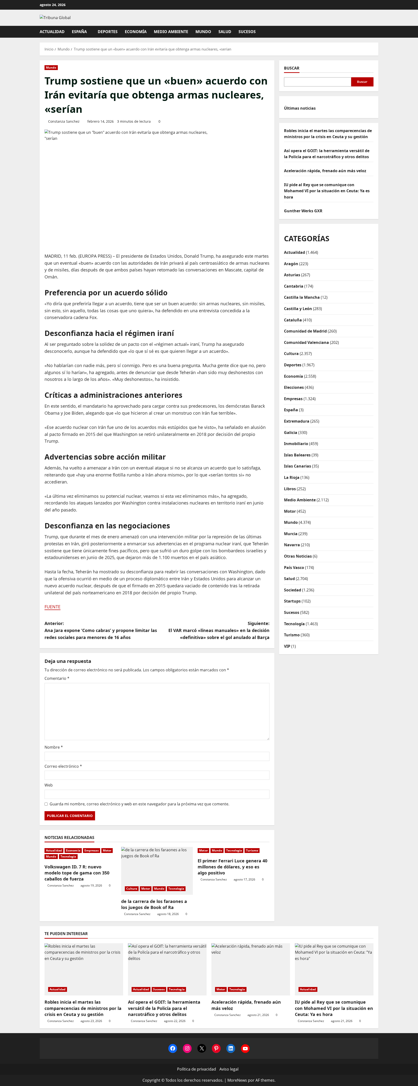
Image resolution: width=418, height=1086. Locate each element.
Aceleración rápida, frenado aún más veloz (325, 170)
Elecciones (294, 387)
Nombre (54, 747)
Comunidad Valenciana (306, 342)
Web (49, 785)
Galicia (290, 432)
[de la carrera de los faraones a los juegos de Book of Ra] (157, 871)
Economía (136, 31)
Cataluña (293, 320)
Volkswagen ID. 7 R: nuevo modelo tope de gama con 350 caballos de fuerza (77, 873)
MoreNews (237, 1080)
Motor (107, 850)
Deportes (108, 31)
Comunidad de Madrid (305, 331)
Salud (224, 31)
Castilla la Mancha (302, 297)
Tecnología (68, 856)
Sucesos (247, 31)
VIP (287, 646)
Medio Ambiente (171, 31)
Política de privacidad (196, 1069)
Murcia (291, 533)
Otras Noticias (298, 556)
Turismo (252, 850)
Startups (292, 601)
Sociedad (292, 590)
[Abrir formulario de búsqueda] (376, 31)
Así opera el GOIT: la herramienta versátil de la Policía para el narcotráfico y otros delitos (164, 1008)
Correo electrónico (63, 766)
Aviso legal (229, 1069)
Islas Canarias (297, 466)
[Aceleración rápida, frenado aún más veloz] (250, 969)
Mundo (203, 31)
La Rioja (291, 477)
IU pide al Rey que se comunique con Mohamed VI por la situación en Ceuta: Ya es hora (327, 191)
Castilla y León (298, 308)
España (79, 31)
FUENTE (52, 607)
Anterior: (101, 630)
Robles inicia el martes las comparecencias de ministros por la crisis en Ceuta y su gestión (83, 1008)
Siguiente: (218, 630)
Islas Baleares (297, 455)
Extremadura (296, 421)
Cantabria (293, 286)
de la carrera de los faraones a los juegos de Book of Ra (154, 904)
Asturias (292, 274)
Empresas (91, 850)
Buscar (291, 68)
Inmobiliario (296, 443)
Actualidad (52, 31)
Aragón (291, 263)
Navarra (292, 544)
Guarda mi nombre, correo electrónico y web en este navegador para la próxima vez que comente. (139, 804)
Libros (290, 488)
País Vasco (294, 567)
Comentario (57, 678)
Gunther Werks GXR (303, 210)
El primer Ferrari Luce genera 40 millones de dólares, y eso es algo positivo (232, 867)
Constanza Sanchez (64, 121)
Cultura (131, 889)
